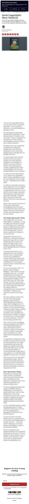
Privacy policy (10, 4)
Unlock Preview (14, 484)
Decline (23, 9)
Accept (6, 9)
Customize (14, 9)
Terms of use (19, 4)
